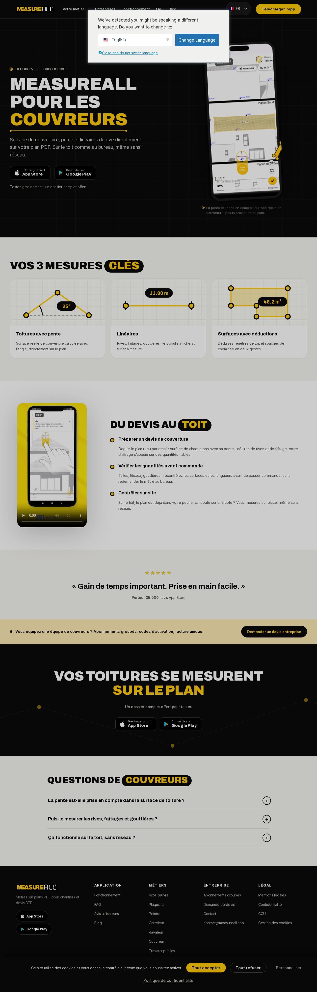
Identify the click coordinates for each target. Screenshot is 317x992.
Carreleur (156, 923)
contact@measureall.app (224, 923)
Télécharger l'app (278, 9)
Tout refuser (248, 967)
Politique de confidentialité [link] (168, 980)
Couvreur (156, 941)
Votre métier (73, 9)
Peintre (154, 914)
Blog (172, 9)
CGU (262, 914)
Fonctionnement (136, 9)
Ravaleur (156, 932)
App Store (35, 916)
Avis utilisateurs (106, 914)
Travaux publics (162, 951)
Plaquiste (156, 904)
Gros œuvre (159, 895)
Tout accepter (206, 967)
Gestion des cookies (275, 923)
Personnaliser (288, 967)
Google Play (36, 929)
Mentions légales (272, 895)
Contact (210, 914)
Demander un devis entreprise (274, 632)
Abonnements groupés (222, 895)
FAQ (159, 9)
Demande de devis (219, 904)
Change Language (197, 39)
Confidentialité (270, 904)
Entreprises (105, 9)
